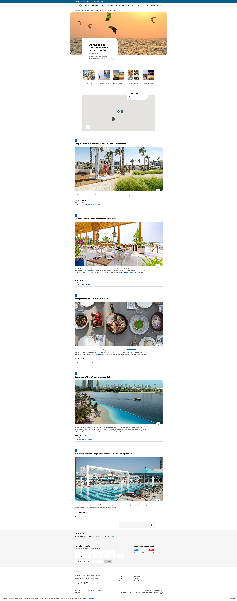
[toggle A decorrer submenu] (119, 5)
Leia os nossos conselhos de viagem (97, 1)
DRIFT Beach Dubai (81, 512)
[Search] (139, 5)
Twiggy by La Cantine (81, 436)
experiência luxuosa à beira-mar (129, 272)
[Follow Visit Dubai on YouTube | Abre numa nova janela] (87, 583)
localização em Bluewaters (85, 271)
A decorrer (117, 5)
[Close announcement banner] (162, 1)
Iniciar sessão (152, 5)
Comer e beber (109, 5)
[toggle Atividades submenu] (104, 5)
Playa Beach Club (80, 359)
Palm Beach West (131, 349)
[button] (231, 599)
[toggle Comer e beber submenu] (112, 5)
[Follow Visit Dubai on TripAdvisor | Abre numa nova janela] (81, 583)
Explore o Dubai (94, 5)
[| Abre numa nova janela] (78, 583)
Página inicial (86, 5)
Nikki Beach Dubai (80, 200)
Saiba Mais (114, 536)
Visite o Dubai (77, 10)
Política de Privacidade (147, 592)
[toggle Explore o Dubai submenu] (97, 5)
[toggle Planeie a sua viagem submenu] (129, 5)
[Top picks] (141, 5)
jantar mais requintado (96, 354)
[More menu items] (133, 5)
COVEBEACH (79, 280)
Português (146, 5)
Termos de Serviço (157, 592)
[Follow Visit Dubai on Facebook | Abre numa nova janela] (75, 583)
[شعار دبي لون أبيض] (77, 572)
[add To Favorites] (113, 57)
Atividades (101, 5)
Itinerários (90, 10)
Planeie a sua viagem (125, 5)
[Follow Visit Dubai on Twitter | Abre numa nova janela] (84, 583)
